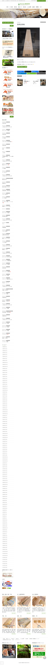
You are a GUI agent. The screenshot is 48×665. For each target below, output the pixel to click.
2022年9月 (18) (5, 439)
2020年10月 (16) (5, 484)
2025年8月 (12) (5, 370)
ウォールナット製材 (5, 308)
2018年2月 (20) (5, 547)
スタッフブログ (8, 129)
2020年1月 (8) (5, 502)
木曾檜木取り (4, 297)
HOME (4, 638)
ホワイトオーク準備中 (6, 130)
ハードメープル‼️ (5, 334)
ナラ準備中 (4, 168)
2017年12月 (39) (5, 551)
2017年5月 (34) (5, 565)
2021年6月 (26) (5, 468)
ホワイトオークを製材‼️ (6, 271)
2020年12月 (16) (5, 480)
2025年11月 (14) (5, 364)
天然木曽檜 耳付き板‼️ (6, 312)
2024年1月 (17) (5, 407)
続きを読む (13, 613)
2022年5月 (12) (5, 447)
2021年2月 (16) (5, 476)
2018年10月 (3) (5, 531)
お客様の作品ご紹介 (5, 234)
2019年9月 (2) (5, 510)
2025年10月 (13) (5, 366)
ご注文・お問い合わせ (42, 0)
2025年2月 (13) (5, 382)
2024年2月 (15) (5, 405)
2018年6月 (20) (5, 539)
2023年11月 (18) (5, 411)
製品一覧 (13, 638)
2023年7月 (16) (5, 419)
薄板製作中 (4, 183)
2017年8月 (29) (5, 559)
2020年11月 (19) (5, 482)
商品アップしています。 (6, 238)
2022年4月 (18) (5, 449)
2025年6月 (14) (5, 374)
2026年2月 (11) (5, 358)
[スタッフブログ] (20, 82)
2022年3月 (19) (5, 451)
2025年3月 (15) (5, 380)
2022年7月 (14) (5, 443)
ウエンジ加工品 (4, 194)
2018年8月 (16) (5, 535)
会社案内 (26, 638)
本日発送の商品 (4, 216)
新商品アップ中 (4, 249)
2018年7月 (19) (5, 537)
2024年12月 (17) (5, 386)
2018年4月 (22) (5, 543)
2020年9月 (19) (5, 486)
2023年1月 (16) (5, 431)
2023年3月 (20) (5, 427)
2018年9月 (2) (5, 533)
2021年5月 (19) (5, 470)
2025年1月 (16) (5, 384)
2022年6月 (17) (5, 445)
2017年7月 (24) (5, 561)
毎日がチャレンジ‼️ (5, 164)
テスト (3, 223)
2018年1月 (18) (5, 549)
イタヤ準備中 (4, 242)
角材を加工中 (4, 179)
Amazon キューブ (5, 282)
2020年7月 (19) (5, 490)
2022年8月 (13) (5, 441)
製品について (8, 638)
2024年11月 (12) (5, 388)
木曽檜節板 (4, 227)
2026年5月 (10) (5, 352)
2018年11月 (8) (5, 529)
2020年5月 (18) (5, 494)
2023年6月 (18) (5, 421)
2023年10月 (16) (5, 413)
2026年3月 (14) (5, 356)
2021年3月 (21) (5, 474)
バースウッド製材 (5, 341)
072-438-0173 (34, 0)
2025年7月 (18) (5, 372)
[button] (45, 658)
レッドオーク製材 (5, 293)
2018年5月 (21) (5, 541)
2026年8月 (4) (5, 346)
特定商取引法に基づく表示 (7, 639)
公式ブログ (11, 178)
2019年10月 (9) (5, 508)
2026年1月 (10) (5, 360)
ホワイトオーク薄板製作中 (6, 260)
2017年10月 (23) (5, 555)
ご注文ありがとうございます (7, 126)
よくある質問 (22, 638)
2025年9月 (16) (5, 368)
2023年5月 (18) (5, 423)
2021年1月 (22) (5, 478)
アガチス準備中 (4, 231)
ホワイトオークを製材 (6, 264)
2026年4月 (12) (5, 354)
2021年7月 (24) (5, 466)
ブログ (13, 639)
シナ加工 (3, 152)
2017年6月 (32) (5, 563)
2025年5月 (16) (5, 376)
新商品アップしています (6, 206)
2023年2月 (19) (5, 429)
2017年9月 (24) (5, 557)
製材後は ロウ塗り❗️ (6, 301)
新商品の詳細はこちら (22, 66)
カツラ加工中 (4, 172)
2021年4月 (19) (5, 472)
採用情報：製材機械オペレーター (34, 638)
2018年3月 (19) (5, 545)
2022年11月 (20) (5, 435)
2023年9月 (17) (5, 415)
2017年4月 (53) (5, 567)
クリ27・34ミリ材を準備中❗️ (7, 141)
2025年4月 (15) (5, 378)
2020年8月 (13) (5, 488)
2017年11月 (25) (5, 553)
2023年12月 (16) (5, 409)
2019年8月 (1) (5, 512)
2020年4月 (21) (5, 496)
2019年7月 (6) (5, 514)
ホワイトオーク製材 (5, 275)
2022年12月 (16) (5, 433)
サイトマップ (17, 639)
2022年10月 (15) (5, 437)
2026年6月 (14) (5, 350)
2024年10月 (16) (5, 390)
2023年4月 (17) (5, 425)
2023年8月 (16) (5, 417)
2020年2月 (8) (5, 500)
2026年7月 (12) (5, 348)
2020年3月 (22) (5, 498)
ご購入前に (17, 638)
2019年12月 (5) (5, 504)
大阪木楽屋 (4, 123)
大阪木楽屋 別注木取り (6, 190)
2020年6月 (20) (5, 492)
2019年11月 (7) (5, 506)
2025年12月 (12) (5, 362)
